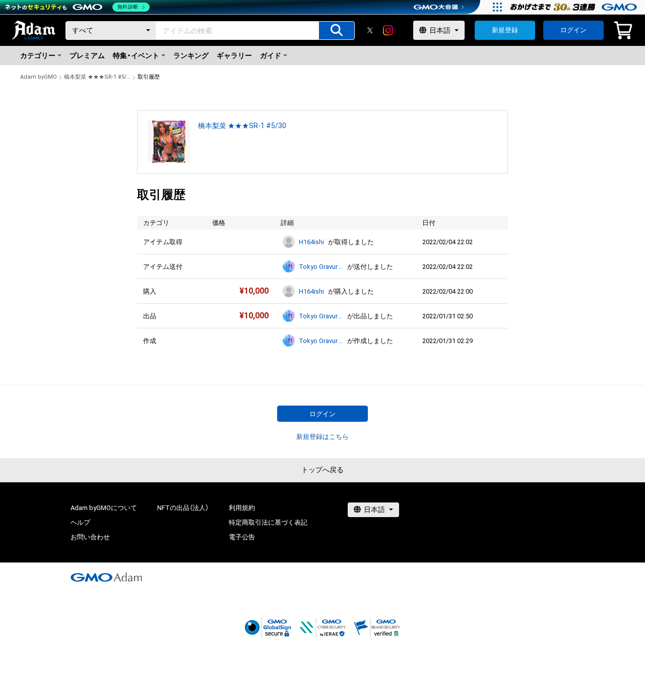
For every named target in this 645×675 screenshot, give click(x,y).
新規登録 (505, 30)
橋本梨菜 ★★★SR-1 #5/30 (97, 77)
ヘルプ (80, 522)
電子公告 (242, 537)
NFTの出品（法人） (183, 508)
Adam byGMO (38, 77)
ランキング (191, 55)
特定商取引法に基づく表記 (268, 522)
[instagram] (388, 30)
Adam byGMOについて (104, 508)
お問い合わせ (90, 537)
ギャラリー (234, 55)
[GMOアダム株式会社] (106, 577)
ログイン (573, 30)
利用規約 (242, 508)
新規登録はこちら (322, 436)
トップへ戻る (322, 470)
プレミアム (87, 55)
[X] (370, 30)
